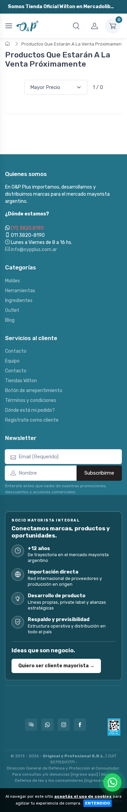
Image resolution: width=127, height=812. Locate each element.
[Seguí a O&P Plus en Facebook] (80, 725)
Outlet (12, 310)
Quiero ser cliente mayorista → (56, 665)
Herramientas (20, 291)
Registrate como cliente (32, 420)
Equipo (12, 361)
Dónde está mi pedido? (30, 410)
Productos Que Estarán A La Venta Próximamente (73, 44)
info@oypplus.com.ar (33, 249)
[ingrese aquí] (84, 774)
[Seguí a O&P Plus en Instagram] (64, 725)
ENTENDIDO (97, 803)
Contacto (15, 351)
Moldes (12, 281)
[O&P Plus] (28, 26)
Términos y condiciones (30, 400)
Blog (10, 320)
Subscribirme (99, 473)
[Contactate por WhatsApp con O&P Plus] (47, 725)
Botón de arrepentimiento (33, 390)
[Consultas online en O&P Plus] (31, 725)
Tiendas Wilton (21, 381)
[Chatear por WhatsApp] (112, 782)
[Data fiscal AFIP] (114, 727)
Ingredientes (19, 300)
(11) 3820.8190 (27, 228)
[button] (76, 26)
